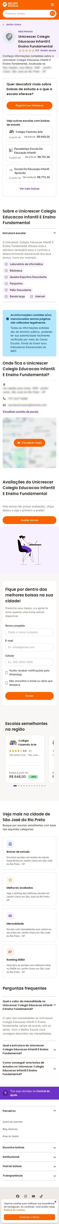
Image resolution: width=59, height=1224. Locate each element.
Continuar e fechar (29, 1217)
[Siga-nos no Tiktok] (41, 1196)
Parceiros (9, 1111)
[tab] (15, 785)
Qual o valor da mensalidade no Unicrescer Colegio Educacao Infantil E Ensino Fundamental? (27, 1005)
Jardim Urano (13, 24)
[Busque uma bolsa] (52, 13)
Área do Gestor (11, 1136)
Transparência (13, 1176)
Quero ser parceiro (13, 1121)
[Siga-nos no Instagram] (25, 1196)
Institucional (11, 1157)
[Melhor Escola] (10, 4)
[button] (29, 1093)
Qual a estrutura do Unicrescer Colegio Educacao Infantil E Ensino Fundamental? (25, 1049)
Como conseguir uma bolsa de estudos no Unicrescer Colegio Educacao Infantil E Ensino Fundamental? (23, 1068)
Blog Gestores (10, 1129)
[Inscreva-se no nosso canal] (33, 1196)
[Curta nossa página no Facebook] (17, 1196)
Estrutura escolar (14, 233)
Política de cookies (14, 1210)
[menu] (52, 4)
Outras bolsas (12, 1166)
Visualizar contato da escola (20, 411)
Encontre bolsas (13, 1147)
